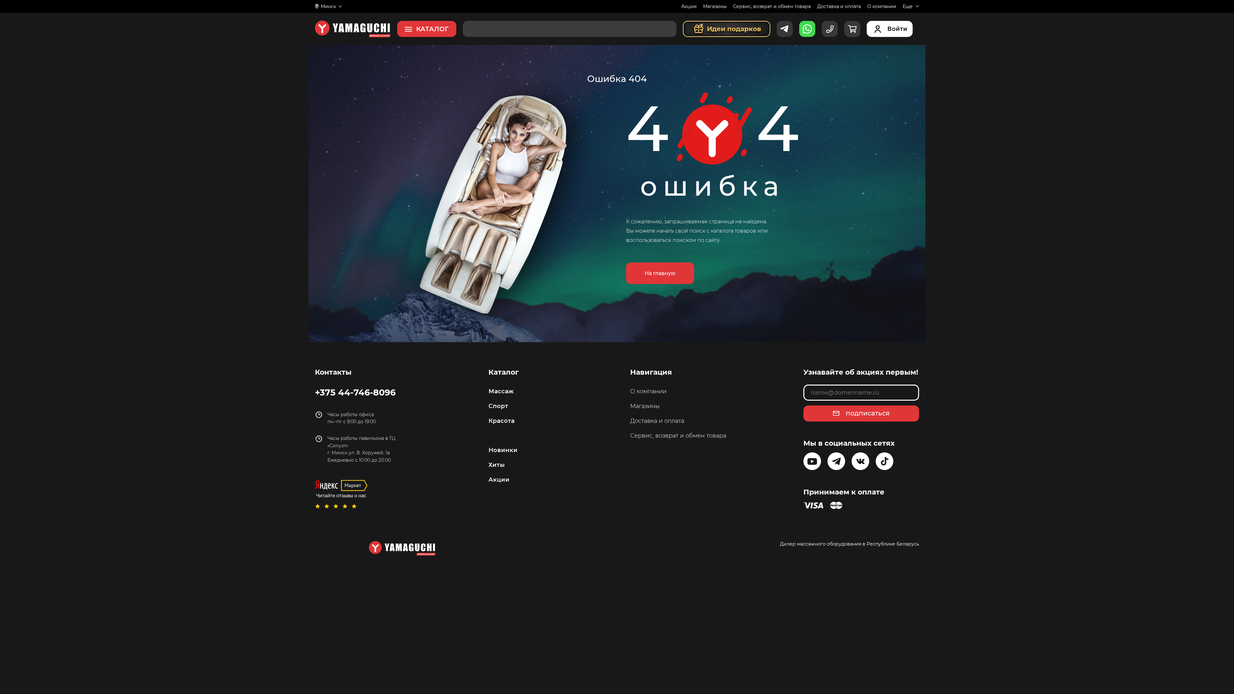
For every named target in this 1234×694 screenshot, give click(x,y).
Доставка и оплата (839, 6)
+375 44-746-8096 (355, 392)
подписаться (868, 413)
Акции (689, 6)
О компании (881, 6)
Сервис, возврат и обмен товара (772, 6)
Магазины (715, 6)
